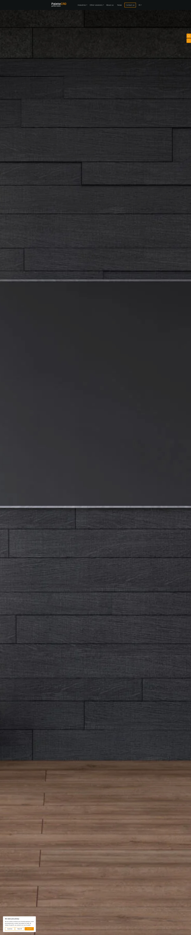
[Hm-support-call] (189, 36)
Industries (82, 5)
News (119, 5)
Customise (9, 928)
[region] (19, 924)
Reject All (19, 928)
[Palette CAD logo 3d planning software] (59, 5)
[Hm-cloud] (189, 40)
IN (139, 5)
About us (110, 5)
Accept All (29, 928)
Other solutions (96, 5)
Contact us (130, 5)
